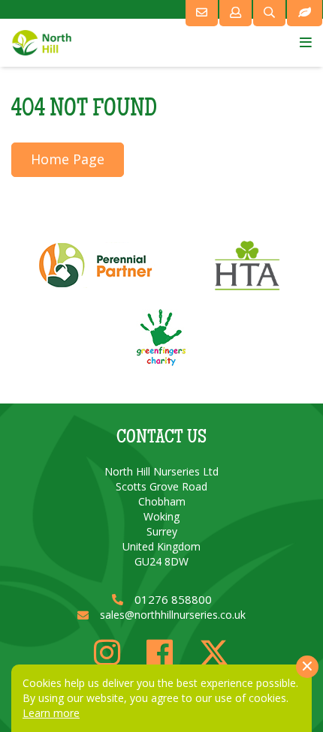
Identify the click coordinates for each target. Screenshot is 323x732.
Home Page (67, 159)
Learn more (51, 713)
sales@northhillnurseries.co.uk (173, 615)
